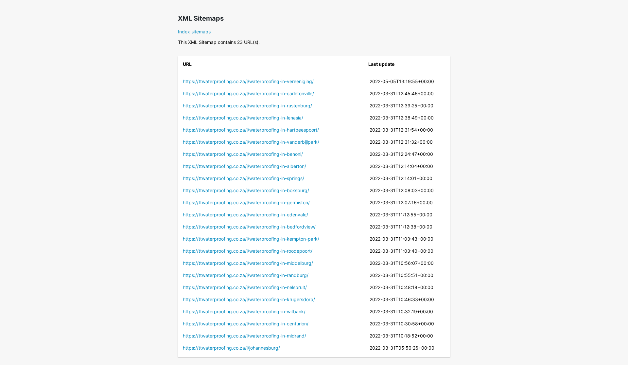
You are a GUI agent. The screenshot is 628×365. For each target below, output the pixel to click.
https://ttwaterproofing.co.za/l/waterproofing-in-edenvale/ (245, 214)
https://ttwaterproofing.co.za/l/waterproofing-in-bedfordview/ (249, 226)
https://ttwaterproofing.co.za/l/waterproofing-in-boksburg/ (246, 190)
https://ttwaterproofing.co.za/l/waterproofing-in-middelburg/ (248, 263)
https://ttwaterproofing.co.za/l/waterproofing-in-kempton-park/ (251, 239)
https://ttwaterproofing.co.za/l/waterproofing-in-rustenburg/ (247, 105)
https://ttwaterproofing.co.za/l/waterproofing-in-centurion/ (245, 323)
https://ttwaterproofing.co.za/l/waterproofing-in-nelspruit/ (245, 287)
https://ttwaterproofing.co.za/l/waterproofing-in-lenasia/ (243, 117)
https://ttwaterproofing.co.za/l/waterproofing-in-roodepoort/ (247, 251)
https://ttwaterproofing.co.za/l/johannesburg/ (231, 348)
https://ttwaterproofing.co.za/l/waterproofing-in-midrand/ (244, 335)
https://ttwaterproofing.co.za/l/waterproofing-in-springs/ (243, 178)
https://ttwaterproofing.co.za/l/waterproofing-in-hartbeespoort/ (251, 130)
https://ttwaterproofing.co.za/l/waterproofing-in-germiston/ (246, 202)
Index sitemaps (194, 31)
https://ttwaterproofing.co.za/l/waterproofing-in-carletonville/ (248, 93)
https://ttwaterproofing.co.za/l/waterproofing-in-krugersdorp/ (249, 299)
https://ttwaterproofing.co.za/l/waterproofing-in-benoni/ (243, 154)
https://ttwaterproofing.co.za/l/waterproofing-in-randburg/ (245, 275)
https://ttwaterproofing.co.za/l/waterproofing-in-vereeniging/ (248, 81)
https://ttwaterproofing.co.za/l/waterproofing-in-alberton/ (244, 166)
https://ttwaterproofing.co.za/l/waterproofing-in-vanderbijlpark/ (251, 142)
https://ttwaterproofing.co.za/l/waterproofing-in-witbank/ (244, 311)
